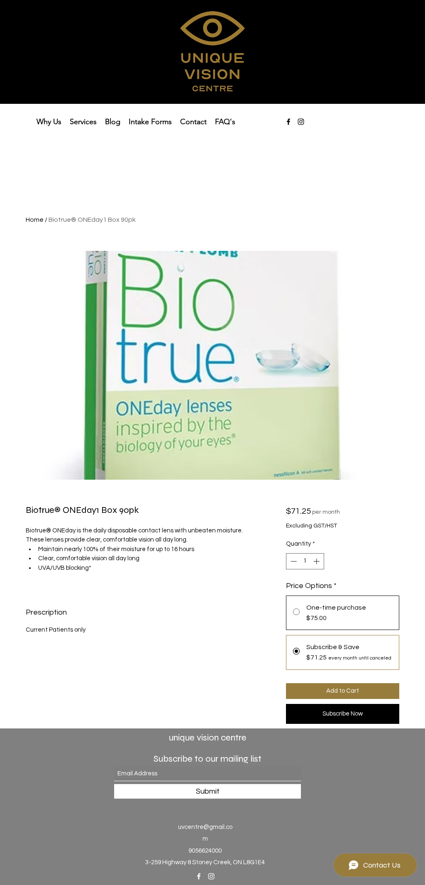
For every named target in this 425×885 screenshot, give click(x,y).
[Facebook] (288, 122)
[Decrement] (292, 561)
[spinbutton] (305, 561)
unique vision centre (208, 737)
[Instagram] (301, 122)
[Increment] (317, 561)
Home (35, 219)
